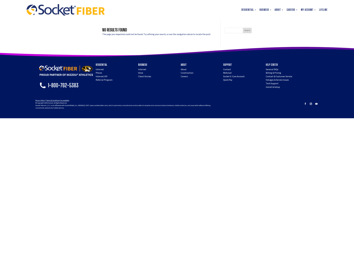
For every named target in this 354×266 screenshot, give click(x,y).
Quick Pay (227, 79)
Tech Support (272, 83)
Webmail (227, 72)
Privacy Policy (40, 100)
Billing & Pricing (273, 72)
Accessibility (65, 100)
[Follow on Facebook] (305, 104)
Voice (140, 72)
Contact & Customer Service (279, 76)
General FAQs (272, 69)
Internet (100, 69)
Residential (247, 10)
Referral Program (104, 79)
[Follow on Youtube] (316, 104)
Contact (227, 69)
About (278, 10)
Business (264, 10)
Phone (99, 72)
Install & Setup (273, 87)
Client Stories (144, 76)
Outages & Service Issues (277, 79)
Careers (291, 10)
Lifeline (323, 10)
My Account (307, 10)
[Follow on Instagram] (311, 104)
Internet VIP (101, 76)
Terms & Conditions (53, 100)
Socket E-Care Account (234, 76)
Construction (187, 72)
